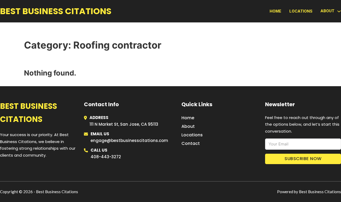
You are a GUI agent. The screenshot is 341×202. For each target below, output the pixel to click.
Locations (300, 11)
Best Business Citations (55, 11)
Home (275, 11)
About (188, 126)
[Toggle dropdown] (339, 11)
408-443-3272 (106, 157)
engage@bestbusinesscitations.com (129, 140)
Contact (190, 143)
